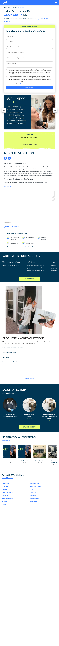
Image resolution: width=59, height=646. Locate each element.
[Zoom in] (53, 192)
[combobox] (29, 52)
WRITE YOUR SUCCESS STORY (21, 255)
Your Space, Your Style (11, 262)
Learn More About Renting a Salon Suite (25, 31)
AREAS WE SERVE (13, 474)
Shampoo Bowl (15, 243)
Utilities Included (44, 238)
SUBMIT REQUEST (29, 87)
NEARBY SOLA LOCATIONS (19, 437)
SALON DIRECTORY (14, 389)
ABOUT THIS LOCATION (19, 153)
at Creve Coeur (8, 393)
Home (5, 7)
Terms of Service (12, 83)
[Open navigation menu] (56, 2)
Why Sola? (6, 357)
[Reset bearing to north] (53, 196)
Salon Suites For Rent (19, 13)
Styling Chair (30, 243)
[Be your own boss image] (31, 310)
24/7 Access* (32, 262)
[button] (29, 347)
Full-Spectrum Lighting (15, 238)
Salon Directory (29, 427)
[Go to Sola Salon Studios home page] (5, 2)
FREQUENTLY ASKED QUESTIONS (23, 338)
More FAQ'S (29, 378)
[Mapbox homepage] (7, 222)
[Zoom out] (53, 194)
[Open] (51, 52)
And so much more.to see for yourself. (23, 246)
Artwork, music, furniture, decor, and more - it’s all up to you (11, 266)
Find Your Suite (29, 279)
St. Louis (15, 7)
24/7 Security (30, 237)
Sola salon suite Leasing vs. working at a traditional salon (21, 362)
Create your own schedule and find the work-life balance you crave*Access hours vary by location (35, 267)
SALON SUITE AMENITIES (17, 234)
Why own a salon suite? (10, 352)
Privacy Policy (20, 83)
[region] (29, 207)
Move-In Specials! (29, 137)
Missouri (10, 7)
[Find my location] (53, 199)
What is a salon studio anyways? (13, 348)
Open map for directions (12, 226)
